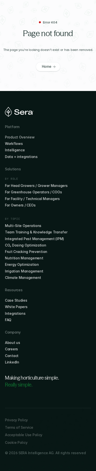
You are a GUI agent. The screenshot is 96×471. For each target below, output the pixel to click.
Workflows (14, 143)
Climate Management (23, 277)
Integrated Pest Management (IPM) (34, 239)
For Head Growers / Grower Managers (36, 185)
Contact (11, 356)
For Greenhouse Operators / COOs (33, 192)
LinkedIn (12, 362)
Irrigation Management (24, 271)
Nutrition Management (24, 258)
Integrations (15, 313)
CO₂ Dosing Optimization (25, 245)
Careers (11, 349)
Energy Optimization (22, 264)
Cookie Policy (16, 442)
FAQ (8, 320)
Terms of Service (19, 427)
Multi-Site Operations (23, 226)
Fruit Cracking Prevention (26, 251)
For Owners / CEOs (20, 205)
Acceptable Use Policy (23, 435)
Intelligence (15, 150)
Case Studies (16, 300)
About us (12, 342)
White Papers (16, 307)
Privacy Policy (16, 420)
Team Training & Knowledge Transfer (36, 232)
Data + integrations (21, 157)
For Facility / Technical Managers (32, 199)
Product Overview (20, 137)
